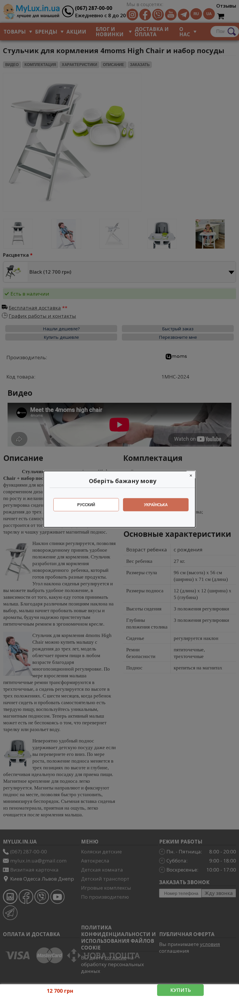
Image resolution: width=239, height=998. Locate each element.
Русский (86, 504)
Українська (156, 504)
